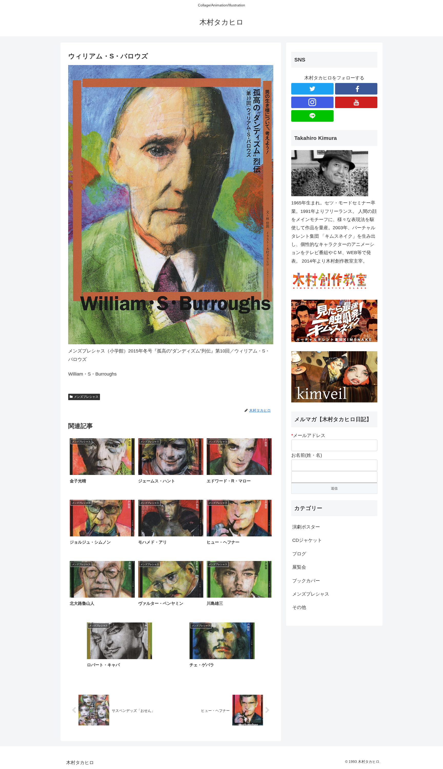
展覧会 (299, 567)
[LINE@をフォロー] (312, 116)
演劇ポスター (306, 526)
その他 (299, 607)
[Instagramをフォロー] (312, 102)
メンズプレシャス (86, 397)
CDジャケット (307, 540)
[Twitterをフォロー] (312, 89)
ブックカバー (306, 580)
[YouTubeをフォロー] (356, 102)
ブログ (299, 553)
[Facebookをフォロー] (356, 89)
